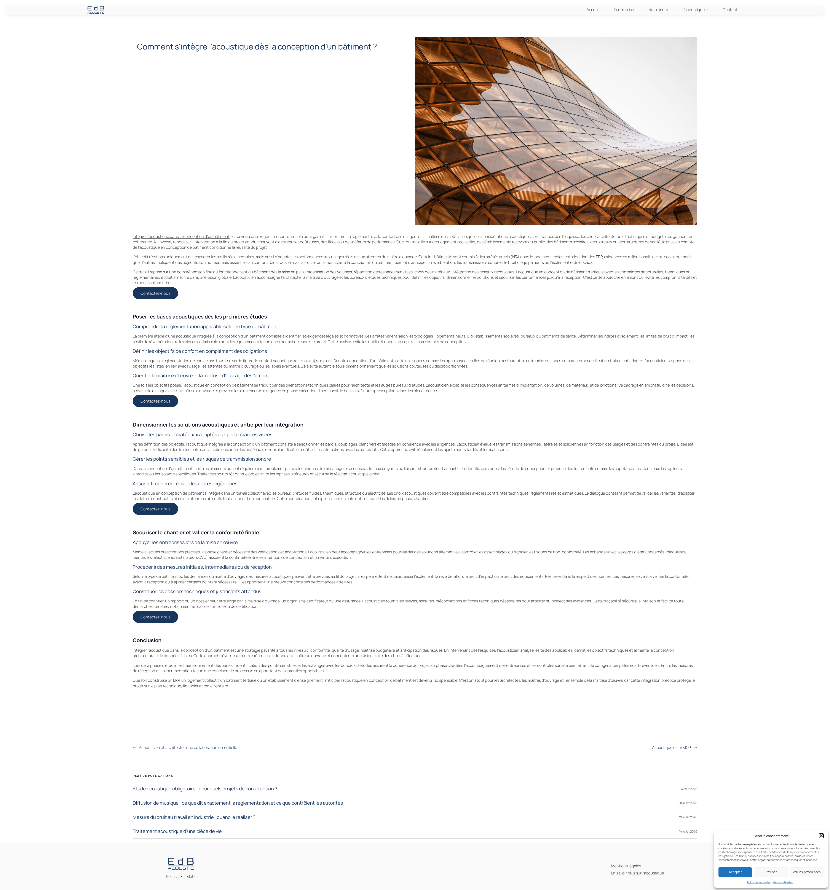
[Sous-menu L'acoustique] (707, 10)
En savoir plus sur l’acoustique (637, 873)
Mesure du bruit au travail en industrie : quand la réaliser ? (194, 817)
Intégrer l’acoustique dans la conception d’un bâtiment (181, 236)
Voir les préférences (807, 872)
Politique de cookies (759, 882)
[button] (821, 836)
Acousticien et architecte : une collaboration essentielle (188, 747)
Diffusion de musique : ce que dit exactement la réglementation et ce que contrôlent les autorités (238, 803)
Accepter (735, 872)
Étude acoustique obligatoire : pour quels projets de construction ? (205, 788)
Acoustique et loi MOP (671, 747)
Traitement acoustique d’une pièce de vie (177, 831)
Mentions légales (783, 882)
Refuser (771, 872)
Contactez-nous (155, 293)
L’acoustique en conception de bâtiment (168, 493)
